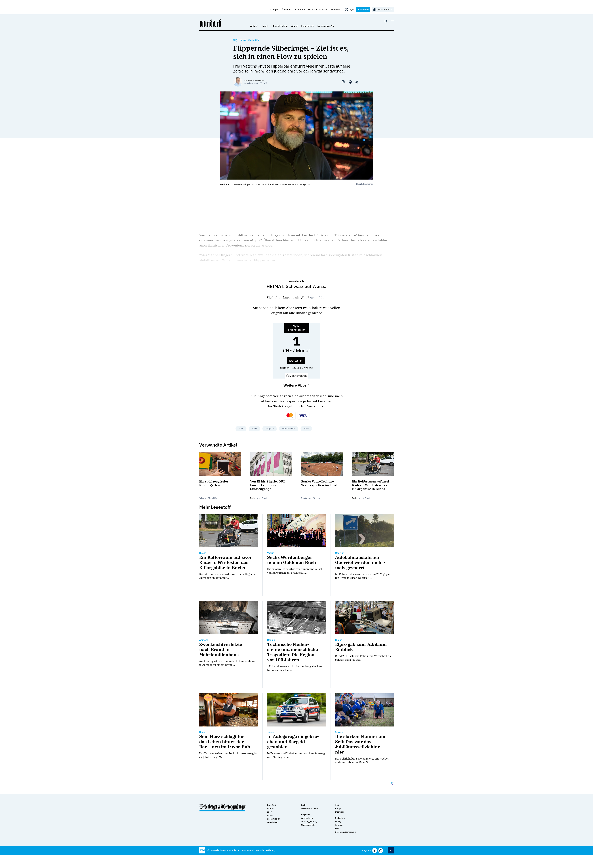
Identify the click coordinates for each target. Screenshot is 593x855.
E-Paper (274, 9)
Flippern (269, 428)
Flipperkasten (288, 428)
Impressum (247, 850)
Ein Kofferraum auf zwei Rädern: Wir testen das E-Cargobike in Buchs (370, 485)
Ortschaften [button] (384, 9)
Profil (303, 805)
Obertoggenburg (309, 821)
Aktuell (254, 25)
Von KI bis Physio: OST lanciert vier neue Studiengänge (267, 485)
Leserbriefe (307, 25)
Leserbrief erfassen (317, 9)
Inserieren (299, 9)
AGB (337, 828)
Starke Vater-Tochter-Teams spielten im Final (319, 483)
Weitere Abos (295, 385)
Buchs (243, 40)
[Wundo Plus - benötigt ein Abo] (236, 40)
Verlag (338, 821)
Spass (254, 428)
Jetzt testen (295, 360)
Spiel (241, 428)
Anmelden (318, 297)
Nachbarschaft (308, 825)
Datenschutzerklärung (345, 831)
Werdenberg (307, 818)
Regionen (305, 814)
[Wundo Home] (210, 23)
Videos (294, 25)
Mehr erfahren (298, 375)
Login (351, 9)
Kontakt (339, 825)
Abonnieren (363, 9)
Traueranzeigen (325, 25)
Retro (306, 428)
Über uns (286, 9)
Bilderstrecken (279, 25)
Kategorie (271, 805)
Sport (265, 25)
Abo (337, 805)
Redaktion (336, 9)
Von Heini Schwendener (254, 80)
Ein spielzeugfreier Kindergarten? (213, 483)
